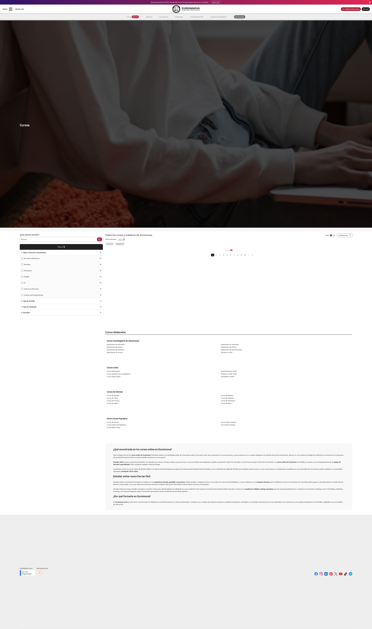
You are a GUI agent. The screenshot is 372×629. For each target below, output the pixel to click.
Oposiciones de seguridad (230, 344)
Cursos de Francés (113, 401)
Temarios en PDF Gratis (229, 374)
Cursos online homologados (116, 425)
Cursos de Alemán (113, 395)
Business (27, 264)
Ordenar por (343, 235)
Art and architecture (32, 258)
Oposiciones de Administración (231, 350)
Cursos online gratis (114, 376)
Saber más (215, 2)
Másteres (149, 17)
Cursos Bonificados (113, 371)
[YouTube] (340, 574)
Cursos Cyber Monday (228, 422)
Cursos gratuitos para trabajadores (119, 374)
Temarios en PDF (227, 352)
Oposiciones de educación (116, 344)
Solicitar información (352, 9)
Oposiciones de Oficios (229, 347)
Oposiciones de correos (115, 352)
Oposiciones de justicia (115, 347)
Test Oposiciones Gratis (229, 371)
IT (24, 283)
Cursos (132, 17)
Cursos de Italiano (227, 395)
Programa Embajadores (218, 17)
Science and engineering (33, 295)
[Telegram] (350, 574)
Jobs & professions (31, 289)
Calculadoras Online (228, 376)
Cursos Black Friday (113, 427)
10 (245, 255)
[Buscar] (99, 239)
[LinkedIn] (326, 574)
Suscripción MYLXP (196, 17)
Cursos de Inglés (112, 403)
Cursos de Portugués (228, 401)
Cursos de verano (113, 422)
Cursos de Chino (112, 398)
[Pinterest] (331, 574)
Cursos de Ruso (226, 403)
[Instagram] (321, 574)
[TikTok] (345, 574)
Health (26, 277)
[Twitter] (335, 574)
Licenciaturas (163, 17)
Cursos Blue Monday (228, 425)
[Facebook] (316, 574)
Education (28, 270)
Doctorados (179, 17)
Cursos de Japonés (227, 398)
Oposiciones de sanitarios (116, 350)
